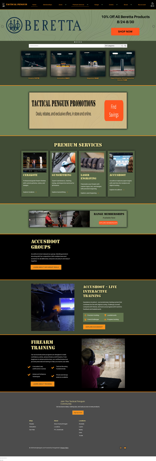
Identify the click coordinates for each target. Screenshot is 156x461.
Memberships (47, 5)
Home (34, 5)
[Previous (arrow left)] (0, 460)
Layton (81, 426)
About (126, 5)
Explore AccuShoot (94, 327)
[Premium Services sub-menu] (88, 5)
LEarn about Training (42, 384)
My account (142, 5)
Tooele (81, 435)
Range (96, 5)
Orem (80, 432)
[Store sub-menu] (66, 5)
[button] (30, 192)
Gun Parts (32, 429)
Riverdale (81, 424)
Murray (81, 429)
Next (153, 26)
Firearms (31, 424)
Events (111, 5)
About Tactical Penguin (60, 424)
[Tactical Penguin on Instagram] (121, 448)
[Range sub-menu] (102, 5)
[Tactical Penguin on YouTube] (125, 448)
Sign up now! (78, 412)
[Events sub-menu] (117, 5)
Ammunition (32, 426)
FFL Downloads (58, 429)
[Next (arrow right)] (2, 460)
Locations (57, 426)
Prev (2, 26)
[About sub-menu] (131, 5)
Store (60, 5)
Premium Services (78, 5)
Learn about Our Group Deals (46, 267)
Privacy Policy (64, 448)
